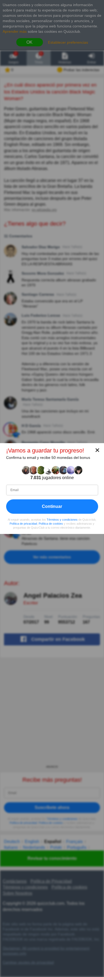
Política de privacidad (23, 523)
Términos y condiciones (62, 519)
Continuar (52, 506)
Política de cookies (51, 523)
